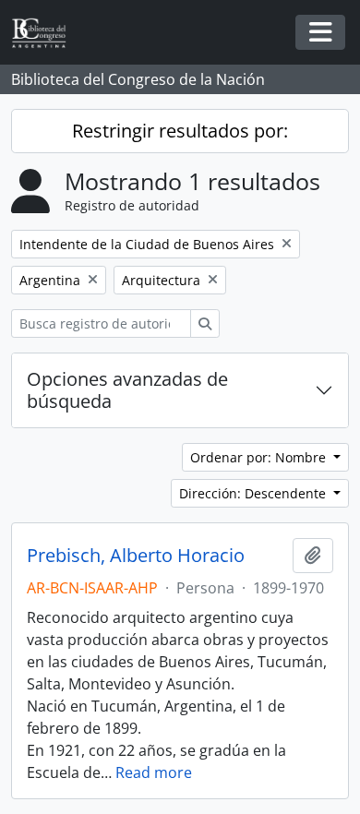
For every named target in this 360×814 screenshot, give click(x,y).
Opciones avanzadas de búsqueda (127, 389)
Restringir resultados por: (180, 130)
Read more (153, 772)
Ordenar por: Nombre (260, 457)
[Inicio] (46, 32)
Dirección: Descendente (254, 493)
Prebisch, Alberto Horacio (136, 556)
